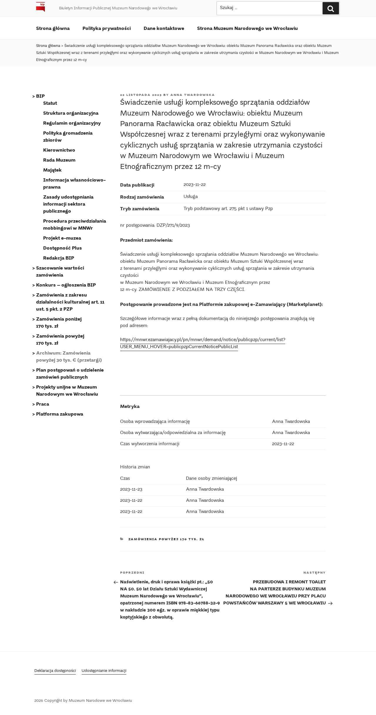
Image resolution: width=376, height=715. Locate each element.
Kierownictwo (59, 149)
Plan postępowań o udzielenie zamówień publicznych (70, 373)
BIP (40, 95)
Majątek (52, 169)
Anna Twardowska (192, 94)
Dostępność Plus (62, 247)
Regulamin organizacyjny (72, 122)
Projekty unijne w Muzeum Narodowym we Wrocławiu (67, 390)
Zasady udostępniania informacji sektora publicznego (68, 203)
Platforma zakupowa (59, 413)
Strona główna (53, 28)
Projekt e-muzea (62, 237)
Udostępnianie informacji (104, 671)
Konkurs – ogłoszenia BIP (66, 284)
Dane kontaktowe (164, 28)
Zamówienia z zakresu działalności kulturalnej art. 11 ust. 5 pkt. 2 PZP (70, 301)
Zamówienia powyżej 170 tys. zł (166, 539)
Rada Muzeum (59, 159)
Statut (50, 102)
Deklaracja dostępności (55, 671)
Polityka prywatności (107, 28)
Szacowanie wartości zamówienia (60, 271)
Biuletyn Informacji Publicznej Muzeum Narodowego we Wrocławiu (118, 8)
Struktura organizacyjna (70, 112)
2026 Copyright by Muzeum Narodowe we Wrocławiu (83, 701)
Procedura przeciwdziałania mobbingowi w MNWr (74, 224)
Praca (42, 403)
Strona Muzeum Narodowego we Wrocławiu (247, 28)
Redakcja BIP (58, 257)
